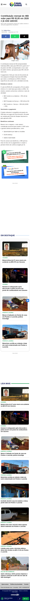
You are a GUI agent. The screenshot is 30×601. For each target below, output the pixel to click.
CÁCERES (5, 257)
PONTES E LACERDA (7, 312)
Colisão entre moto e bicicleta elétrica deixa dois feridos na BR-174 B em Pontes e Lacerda (14, 550)
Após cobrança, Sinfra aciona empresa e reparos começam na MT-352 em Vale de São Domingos (14, 575)
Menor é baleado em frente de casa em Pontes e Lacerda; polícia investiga (14, 316)
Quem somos (5, 584)
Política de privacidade (16, 584)
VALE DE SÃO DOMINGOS (7, 571)
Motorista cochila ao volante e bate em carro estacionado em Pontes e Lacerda (14, 345)
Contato (26, 584)
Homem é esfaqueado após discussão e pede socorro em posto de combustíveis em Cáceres (14, 288)
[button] (26, 4)
